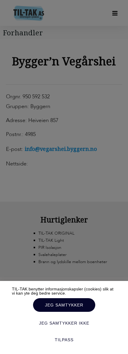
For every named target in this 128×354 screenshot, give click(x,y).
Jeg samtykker (64, 305)
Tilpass (64, 339)
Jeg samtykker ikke (64, 323)
